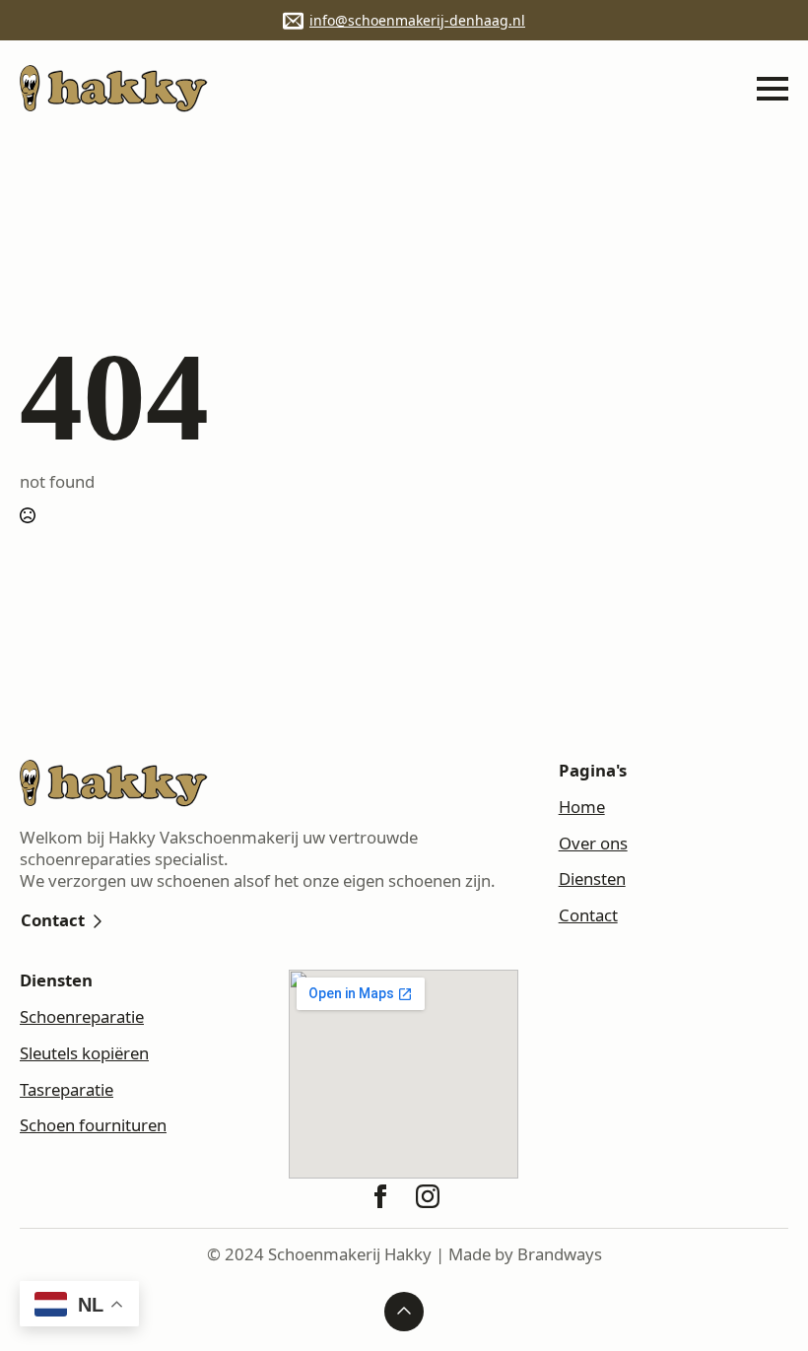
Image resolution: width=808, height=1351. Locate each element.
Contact (588, 915)
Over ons (593, 843)
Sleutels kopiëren (84, 1053)
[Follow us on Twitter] (427, 1196)
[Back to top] (404, 1311)
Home (582, 807)
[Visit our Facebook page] (380, 1196)
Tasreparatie (66, 1090)
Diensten (592, 879)
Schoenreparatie (82, 1017)
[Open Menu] (772, 88)
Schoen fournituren (93, 1125)
